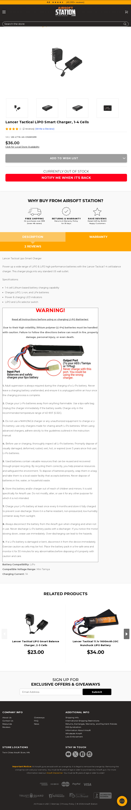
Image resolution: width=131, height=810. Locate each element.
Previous (4, 634)
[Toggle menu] (4, 12)
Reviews (6, 727)
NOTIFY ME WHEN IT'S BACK (66, 178)
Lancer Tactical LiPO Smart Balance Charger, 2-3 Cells (35, 643)
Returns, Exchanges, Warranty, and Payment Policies (91, 724)
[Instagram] (89, 754)
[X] (75, 754)
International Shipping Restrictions (82, 720)
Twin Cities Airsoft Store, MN (16, 752)
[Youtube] (68, 754)
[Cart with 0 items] (125, 12)
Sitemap (55, 804)
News (36, 724)
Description (32, 237)
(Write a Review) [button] (44, 128)
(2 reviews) (28, 128)
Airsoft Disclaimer (54, 773)
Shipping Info (72, 717)
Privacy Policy (67, 804)
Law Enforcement (74, 736)
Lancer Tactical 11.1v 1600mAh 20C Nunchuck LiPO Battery (95, 643)
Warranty (98, 237)
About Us (6, 717)
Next (126, 634)
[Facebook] (82, 754)
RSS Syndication (73, 727)
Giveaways (39, 717)
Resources (7, 724)
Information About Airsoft (78, 730)
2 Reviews (32, 246)
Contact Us (7, 720)
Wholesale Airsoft (74, 733)
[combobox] (65, 24)
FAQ (36, 720)
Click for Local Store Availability (22, 146)
